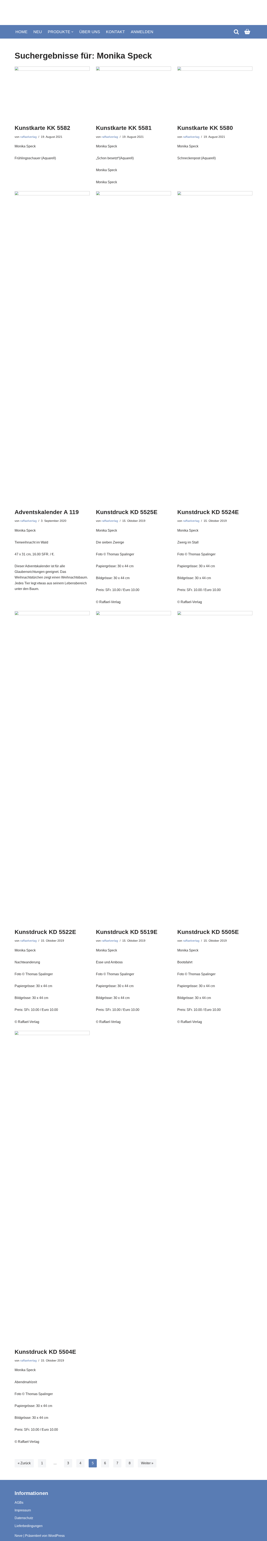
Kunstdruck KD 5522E (45, 932)
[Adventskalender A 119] (52, 347)
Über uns (89, 32)
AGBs (19, 1502)
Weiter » (147, 1463)
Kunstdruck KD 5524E (208, 512)
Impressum (23, 1510)
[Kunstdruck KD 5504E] (52, 1187)
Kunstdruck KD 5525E (126, 512)
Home (21, 32)
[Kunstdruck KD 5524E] (214, 347)
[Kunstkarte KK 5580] (214, 93)
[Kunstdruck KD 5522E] (52, 767)
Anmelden (142, 32)
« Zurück (24, 1463)
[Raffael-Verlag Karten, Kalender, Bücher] (133, 12)
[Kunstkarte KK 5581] (133, 93)
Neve (19, 1535)
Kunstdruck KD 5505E (208, 932)
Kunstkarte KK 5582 (42, 128)
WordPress (56, 1535)
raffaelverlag (28, 136)
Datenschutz (24, 1518)
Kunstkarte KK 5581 (124, 128)
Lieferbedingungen (29, 1526)
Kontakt (115, 32)
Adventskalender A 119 (47, 512)
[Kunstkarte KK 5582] (52, 93)
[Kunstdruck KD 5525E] (133, 347)
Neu (37, 32)
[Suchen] (236, 31)
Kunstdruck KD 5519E (126, 932)
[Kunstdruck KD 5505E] (214, 767)
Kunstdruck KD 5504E (45, 1352)
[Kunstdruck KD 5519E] (133, 767)
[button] (72, 32)
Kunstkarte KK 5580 (205, 128)
